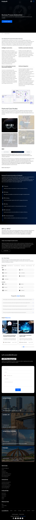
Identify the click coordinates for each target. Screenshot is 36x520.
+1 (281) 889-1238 (6, 408)
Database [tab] (23, 265)
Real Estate (4, 493)
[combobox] (5, 375)
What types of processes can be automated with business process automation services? (17, 309)
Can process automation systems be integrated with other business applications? (16, 302)
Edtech (3, 497)
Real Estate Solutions (5, 483)
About (3, 507)
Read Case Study (5, 166)
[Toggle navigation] (33, 1)
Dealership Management (6, 482)
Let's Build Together (7, 21)
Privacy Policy (21, 514)
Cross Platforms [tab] (17, 265)
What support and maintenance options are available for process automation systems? (17, 299)
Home (2, 33)
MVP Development (5, 476)
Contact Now (6, 250)
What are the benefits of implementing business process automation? (14, 312)
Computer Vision (5, 472)
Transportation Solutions (6, 484)
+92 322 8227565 (6, 458)
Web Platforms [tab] (10, 265)
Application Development (6, 473)
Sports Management (5, 487)
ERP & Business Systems (6, 475)
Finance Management (6, 486)
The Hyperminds (22, 516)
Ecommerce (4, 494)
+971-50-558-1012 (6, 441)
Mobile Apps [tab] (4, 265)
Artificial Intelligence (5, 468)
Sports (3, 498)
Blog (2, 504)
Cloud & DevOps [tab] (29, 265)
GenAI (3, 469)
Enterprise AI (4, 471)
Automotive (4, 496)
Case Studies (4, 505)
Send (18, 389)
